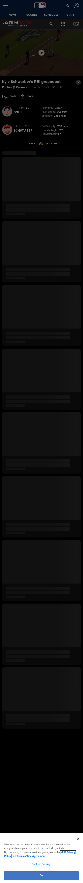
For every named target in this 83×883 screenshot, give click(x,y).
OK (41, 875)
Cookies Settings (41, 864)
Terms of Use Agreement (31, 856)
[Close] (78, 838)
